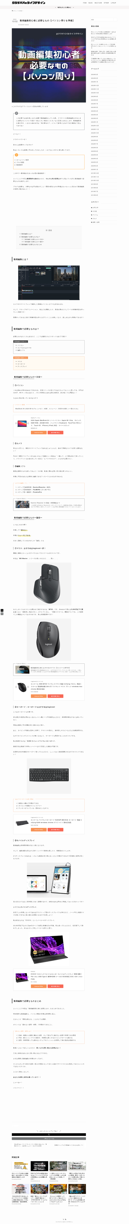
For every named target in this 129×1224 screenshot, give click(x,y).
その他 (15, 24)
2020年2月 (94, 166)
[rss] (65, 1219)
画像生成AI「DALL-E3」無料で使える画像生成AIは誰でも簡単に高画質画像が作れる (103, 53)
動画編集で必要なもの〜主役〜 (34, 239)
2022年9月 (94, 136)
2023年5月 (94, 107)
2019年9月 (94, 184)
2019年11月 (95, 177)
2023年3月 (94, 115)
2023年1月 (94, 122)
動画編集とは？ (27, 234)
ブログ (95, 218)
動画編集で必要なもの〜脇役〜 (34, 241)
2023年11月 (95, 89)
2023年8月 (94, 100)
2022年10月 (95, 133)
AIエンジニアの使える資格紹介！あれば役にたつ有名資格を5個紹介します (103, 32)
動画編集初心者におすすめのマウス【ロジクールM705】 (50, 668)
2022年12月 (95, 125)
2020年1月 (94, 169)
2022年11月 (95, 129)
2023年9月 (94, 96)
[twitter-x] (63, 1219)
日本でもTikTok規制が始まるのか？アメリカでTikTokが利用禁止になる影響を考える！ (103, 38)
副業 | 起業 (96, 222)
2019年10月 (95, 180)
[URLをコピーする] (2, 613)
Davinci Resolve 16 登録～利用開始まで (45, 503)
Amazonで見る (38, 432)
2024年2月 (94, 78)
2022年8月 (94, 140)
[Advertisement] (49, 208)
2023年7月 (94, 104)
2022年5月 (94, 147)
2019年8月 (94, 188)
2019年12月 (95, 173)
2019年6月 (94, 195)
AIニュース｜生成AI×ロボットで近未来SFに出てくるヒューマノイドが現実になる (103, 46)
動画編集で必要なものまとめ (32, 244)
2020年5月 (94, 155)
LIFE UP (95, 207)
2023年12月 (95, 85)
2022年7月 (94, 144)
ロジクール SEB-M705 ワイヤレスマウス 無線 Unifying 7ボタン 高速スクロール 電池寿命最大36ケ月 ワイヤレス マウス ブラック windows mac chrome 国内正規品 (57, 686)
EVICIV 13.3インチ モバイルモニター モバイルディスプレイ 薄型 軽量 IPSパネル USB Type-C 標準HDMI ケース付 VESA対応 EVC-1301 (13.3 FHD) (57, 976)
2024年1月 (94, 82)
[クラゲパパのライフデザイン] (28, 2)
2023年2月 (94, 118)
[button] (49, 1134)
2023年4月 (94, 111)
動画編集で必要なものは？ (31, 237)
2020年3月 (94, 162)
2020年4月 (94, 158)
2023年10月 (95, 93)
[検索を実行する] (115, 19)
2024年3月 (94, 74)
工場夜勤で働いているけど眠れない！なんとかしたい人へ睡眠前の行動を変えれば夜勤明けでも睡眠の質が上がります (103, 60)
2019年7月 (94, 191)
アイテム (95, 215)
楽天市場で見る (55, 432)
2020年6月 (94, 151)
